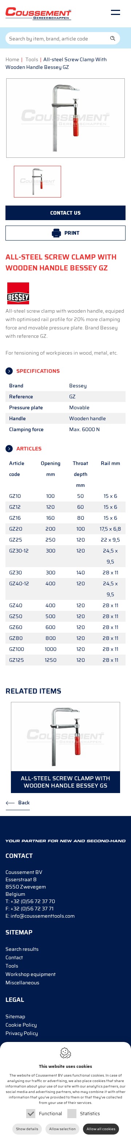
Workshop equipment (30, 974)
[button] (113, 38)
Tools (31, 59)
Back (24, 803)
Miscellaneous (22, 983)
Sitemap (15, 1016)
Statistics (90, 1113)
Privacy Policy (21, 1033)
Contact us (65, 213)
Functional (50, 1113)
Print (71, 233)
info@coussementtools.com (43, 916)
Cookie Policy (21, 1025)
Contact (14, 957)
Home (12, 59)
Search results (22, 949)
